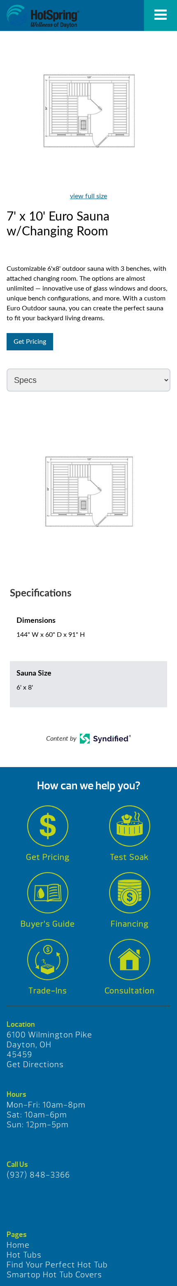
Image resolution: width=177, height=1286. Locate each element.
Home (18, 1245)
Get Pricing (30, 341)
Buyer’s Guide (48, 924)
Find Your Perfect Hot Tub (57, 1265)
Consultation (130, 991)
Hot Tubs (24, 1255)
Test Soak (129, 857)
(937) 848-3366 (38, 1175)
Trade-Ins (47, 991)
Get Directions (35, 1064)
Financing (130, 924)
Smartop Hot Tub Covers (54, 1275)
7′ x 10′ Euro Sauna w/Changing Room (43, 16)
